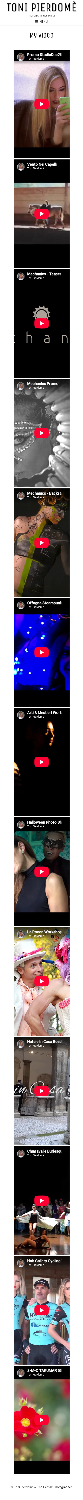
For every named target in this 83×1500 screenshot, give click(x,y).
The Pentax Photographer (54, 1487)
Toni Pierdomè (41, 7)
